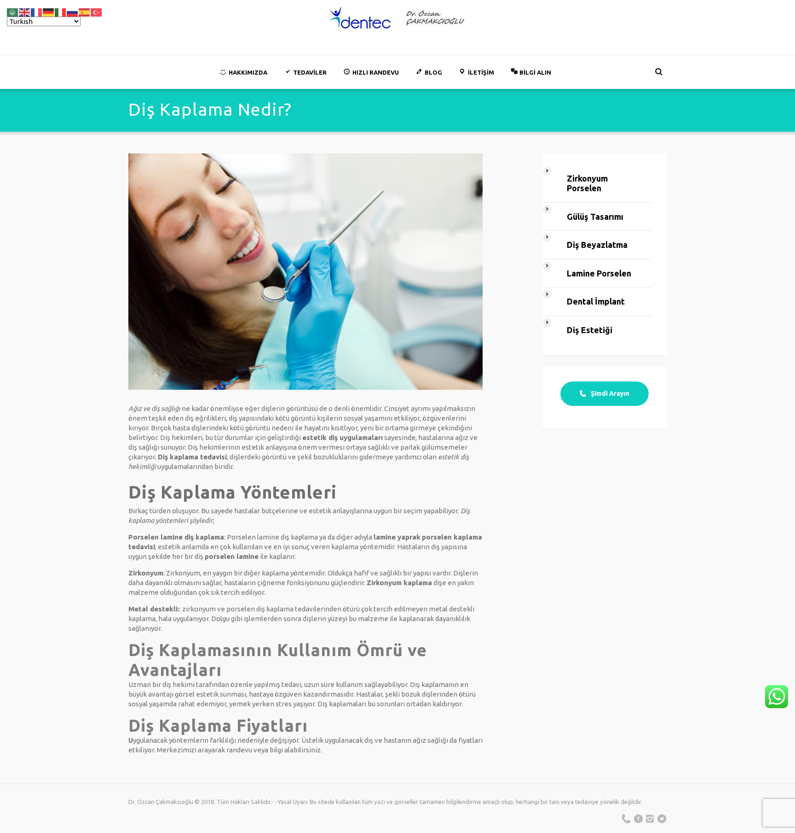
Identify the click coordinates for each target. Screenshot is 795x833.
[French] (37, 12)
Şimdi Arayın (610, 393)
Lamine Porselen (599, 273)
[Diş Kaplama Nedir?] (305, 271)
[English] (25, 12)
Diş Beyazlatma (597, 244)
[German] (49, 12)
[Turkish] (97, 12)
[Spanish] (85, 12)
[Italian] (61, 12)
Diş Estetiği (589, 329)
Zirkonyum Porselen (587, 183)
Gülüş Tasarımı (595, 216)
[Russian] (73, 12)
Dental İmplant (596, 301)
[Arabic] (13, 12)
